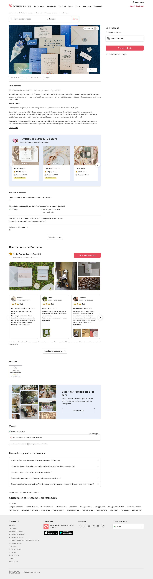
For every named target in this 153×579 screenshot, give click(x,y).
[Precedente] (12, 164)
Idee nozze (87, 6)
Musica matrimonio (46, 507)
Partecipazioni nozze (26, 13)
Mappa (47, 78)
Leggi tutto (13, 128)
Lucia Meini (80, 168)
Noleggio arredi (100, 507)
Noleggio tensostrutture (116, 507)
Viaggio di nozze (87, 510)
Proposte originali (101, 510)
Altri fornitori (78, 411)
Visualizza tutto (55, 237)
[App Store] (51, 534)
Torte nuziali (114, 510)
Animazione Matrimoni (134, 507)
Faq (25, 78)
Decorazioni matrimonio (30, 510)
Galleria (92, 70)
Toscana (39, 13)
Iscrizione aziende (15, 549)
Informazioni (15, 78)
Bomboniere (73, 507)
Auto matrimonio (61, 507)
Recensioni (35, 78)
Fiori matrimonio (14, 510)
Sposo (77, 6)
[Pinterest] (89, 526)
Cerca (75, 19)
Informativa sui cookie (16, 537)
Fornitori (62, 6)
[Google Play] (66, 534)
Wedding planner (58, 510)
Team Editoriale (14, 555)
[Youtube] (98, 526)
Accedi (132, 6)
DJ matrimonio (137, 510)
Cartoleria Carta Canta (33, 492)
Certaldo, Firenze (115, 32)
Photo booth (125, 510)
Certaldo (55, 13)
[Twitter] (84, 526)
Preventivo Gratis (125, 48)
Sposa (70, 6)
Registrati (140, 6)
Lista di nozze (45, 510)
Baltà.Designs (20, 168)
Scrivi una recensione (87, 255)
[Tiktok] (103, 526)
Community (98, 6)
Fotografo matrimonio (16, 507)
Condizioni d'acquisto (16, 531)
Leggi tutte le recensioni (53, 351)
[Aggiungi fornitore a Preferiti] (97, 28)
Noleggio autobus (86, 507)
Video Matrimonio (32, 507)
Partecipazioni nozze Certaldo (38, 444)
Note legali (12, 528)
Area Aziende (139, 2)
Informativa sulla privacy (17, 534)
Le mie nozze (39, 6)
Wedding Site (13, 561)
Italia (119, 526)
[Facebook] (80, 526)
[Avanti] (97, 164)
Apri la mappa (93, 434)
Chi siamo (12, 552)
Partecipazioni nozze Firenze (18, 444)
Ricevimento (51, 6)
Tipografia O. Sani (52, 168)
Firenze (47, 13)
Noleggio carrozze (73, 510)
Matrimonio (13, 13)
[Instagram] (93, 526)
